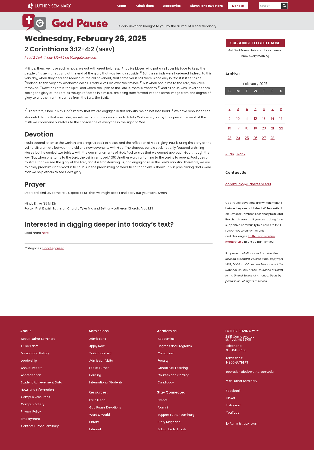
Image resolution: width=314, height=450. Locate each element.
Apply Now (96, 346)
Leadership (29, 360)
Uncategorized (53, 248)
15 (281, 118)
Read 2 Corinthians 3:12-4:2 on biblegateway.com (61, 57)
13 (264, 118)
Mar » (240, 154)
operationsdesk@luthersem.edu (250, 372)
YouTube (232, 412)
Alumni (163, 407)
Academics (166, 339)
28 (272, 137)
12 (255, 118)
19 (255, 128)
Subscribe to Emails (172, 429)
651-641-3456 (236, 350)
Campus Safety (32, 404)
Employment (30, 419)
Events (162, 400)
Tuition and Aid (100, 353)
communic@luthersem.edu (248, 184)
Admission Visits (101, 360)
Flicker (230, 398)
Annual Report (31, 368)
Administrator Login (244, 423)
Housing (95, 375)
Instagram (233, 405)
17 (238, 128)
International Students (106, 382)
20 (264, 128)
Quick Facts (29, 346)
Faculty (163, 360)
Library (94, 422)
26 (255, 137)
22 (281, 128)
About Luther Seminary (38, 339)
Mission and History (35, 353)
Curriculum (166, 353)
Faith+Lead (97, 400)
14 (272, 118)
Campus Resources (35, 397)
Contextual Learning (173, 368)
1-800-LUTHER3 (237, 362)
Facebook (233, 391)
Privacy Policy (31, 411)
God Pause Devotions (105, 407)
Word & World (99, 415)
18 (246, 128)
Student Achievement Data (41, 382)
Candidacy (166, 382)
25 (247, 137)
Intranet (95, 429)
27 (264, 137)
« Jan (229, 154)
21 (272, 128)
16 (229, 128)
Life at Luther (99, 368)
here (45, 233)
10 (238, 118)
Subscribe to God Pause (255, 43)
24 (238, 137)
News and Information (37, 390)
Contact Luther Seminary (40, 426)
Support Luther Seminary (176, 415)
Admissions (97, 339)
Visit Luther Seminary (241, 381)
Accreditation (31, 375)
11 (247, 118)
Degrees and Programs (175, 346)
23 (229, 137)
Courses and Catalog (173, 375)
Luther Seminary (49, 6)
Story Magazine (169, 422)
